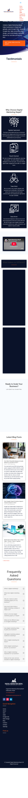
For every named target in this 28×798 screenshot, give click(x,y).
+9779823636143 (10, 692)
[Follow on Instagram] (7, 699)
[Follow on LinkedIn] (11, 699)
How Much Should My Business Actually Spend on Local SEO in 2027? (13, 461)
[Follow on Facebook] (4, 699)
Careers (5, 722)
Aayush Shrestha (14, 90)
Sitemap (5, 726)
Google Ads (6, 716)
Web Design (6, 718)
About (4, 711)
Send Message (8, 427)
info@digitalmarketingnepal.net (13, 695)
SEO (4, 713)
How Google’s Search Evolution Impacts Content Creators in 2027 (13, 502)
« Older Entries (6, 560)
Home (4, 709)
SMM (4, 715)
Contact (5, 724)
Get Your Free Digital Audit (12, 43)
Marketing (13, 464)
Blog (4, 720)
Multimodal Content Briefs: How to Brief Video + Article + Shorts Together (13, 540)
